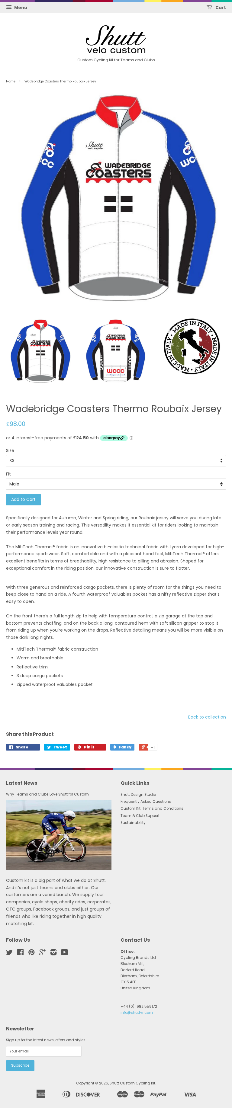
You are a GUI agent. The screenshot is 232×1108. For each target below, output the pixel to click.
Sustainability (133, 822)
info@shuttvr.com (137, 1012)
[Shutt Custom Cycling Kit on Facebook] (20, 953)
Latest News (21, 783)
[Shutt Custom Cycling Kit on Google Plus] (42, 953)
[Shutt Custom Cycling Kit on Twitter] (9, 953)
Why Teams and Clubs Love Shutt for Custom (47, 794)
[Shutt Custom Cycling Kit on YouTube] (64, 953)
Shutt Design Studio (138, 794)
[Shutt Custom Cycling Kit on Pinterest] (31, 953)
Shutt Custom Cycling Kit (132, 1083)
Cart (220, 8)
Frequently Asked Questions (146, 801)
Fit (8, 474)
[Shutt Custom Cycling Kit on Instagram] (53, 953)
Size (10, 450)
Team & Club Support (140, 815)
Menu (20, 8)
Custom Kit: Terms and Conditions (152, 808)
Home (10, 81)
